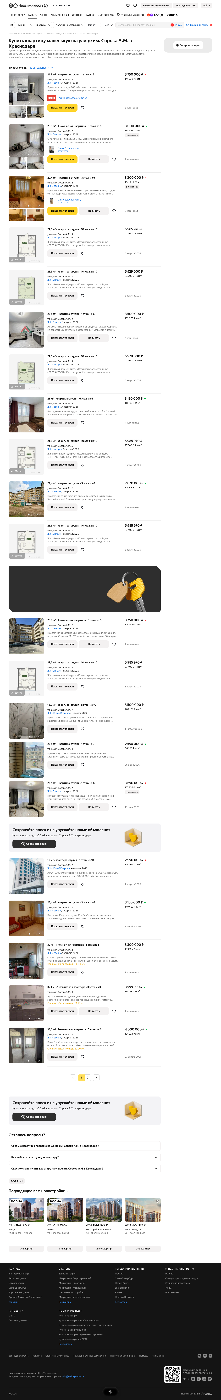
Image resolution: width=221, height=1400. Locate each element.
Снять (12, 1315)
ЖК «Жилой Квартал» (58, 713)
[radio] (88, 1077)
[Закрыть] (211, 25)
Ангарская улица (17, 1278)
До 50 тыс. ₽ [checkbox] (44, 593)
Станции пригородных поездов (181, 1278)
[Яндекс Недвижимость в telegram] (210, 1356)
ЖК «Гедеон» (54, 82)
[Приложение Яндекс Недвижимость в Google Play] (199, 1378)
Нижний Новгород (124, 1297)
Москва (119, 1273)
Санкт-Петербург (124, 1278)
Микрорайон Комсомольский (74, 1297)
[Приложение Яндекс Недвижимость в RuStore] (210, 1378)
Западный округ (67, 1273)
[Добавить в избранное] (83, 108)
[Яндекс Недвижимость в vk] (199, 1356)
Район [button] (178, 25)
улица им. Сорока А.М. (59, 79)
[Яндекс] (206, 1393)
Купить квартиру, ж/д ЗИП (73, 1339)
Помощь (143, 1355)
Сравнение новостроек (177, 1283)
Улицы (168, 1287)
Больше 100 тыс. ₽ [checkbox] (26, 603)
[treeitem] (18, 15)
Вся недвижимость (19, 1355)
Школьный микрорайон (71, 1292)
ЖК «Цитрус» (54, 237)
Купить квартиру (68, 1315)
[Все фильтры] (12, 25)
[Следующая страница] (96, 1077)
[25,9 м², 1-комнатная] (28, 637)
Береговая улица (17, 1287)
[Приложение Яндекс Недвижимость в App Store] (193, 1378)
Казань (118, 1292)
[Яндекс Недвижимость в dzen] (205, 1356)
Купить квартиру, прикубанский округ (79, 1320)
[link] (206, 5)
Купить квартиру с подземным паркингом (81, 1334)
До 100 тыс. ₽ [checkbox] (87, 593)
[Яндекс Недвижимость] (28, 5)
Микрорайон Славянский (72, 1283)
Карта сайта (158, 1355)
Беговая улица (16, 1283)
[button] (135, 5)
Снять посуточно (18, 1320)
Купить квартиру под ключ (73, 1329)
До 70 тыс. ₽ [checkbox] (65, 593)
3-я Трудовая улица (19, 1273)
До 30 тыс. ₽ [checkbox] (22, 593)
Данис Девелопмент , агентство (69, 149)
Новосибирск (122, 1283)
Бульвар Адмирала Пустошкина (25, 1297)
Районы (169, 1273)
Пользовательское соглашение (89, 1355)
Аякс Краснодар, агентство (73, 98)
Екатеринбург (122, 1287)
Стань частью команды (57, 1355)
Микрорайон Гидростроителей (75, 1278)
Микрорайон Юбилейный (72, 1287)
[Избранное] (128, 5)
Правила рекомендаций (122, 1355)
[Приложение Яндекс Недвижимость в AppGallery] (204, 1378)
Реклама (37, 1355)
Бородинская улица (19, 1292)
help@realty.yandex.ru (73, 1376)
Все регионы (172, 1292)
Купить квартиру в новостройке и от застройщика (85, 1325)
